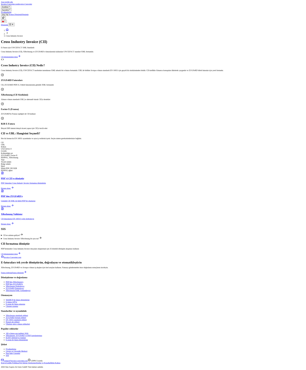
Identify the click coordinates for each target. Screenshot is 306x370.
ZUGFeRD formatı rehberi (16, 318)
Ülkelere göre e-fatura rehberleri (18, 324)
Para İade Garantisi (13, 353)
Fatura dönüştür (18, 273)
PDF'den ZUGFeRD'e (14, 284)
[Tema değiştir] (3, 18)
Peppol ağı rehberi (12, 322)
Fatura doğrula (6, 273)
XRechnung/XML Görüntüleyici (18, 291)
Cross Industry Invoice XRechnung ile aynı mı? (21, 239)
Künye (3, 363)
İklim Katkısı (55, 363)
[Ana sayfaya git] (7, 30)
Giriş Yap (5, 15)
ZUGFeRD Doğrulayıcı (15, 288)
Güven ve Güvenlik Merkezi (16, 351)
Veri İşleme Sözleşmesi (27, 363)
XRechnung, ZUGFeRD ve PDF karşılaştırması (24, 336)
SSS (7, 355)
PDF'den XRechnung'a (14, 282)
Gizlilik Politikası (12, 363)
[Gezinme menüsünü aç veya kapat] (11, 24)
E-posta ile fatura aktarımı (15, 304)
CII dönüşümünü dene (9, 57)
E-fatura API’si (11, 302)
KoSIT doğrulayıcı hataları (16, 338)
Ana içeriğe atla (7, 2)
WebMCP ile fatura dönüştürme (18, 300)
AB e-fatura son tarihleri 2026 (17, 333)
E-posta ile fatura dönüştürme (17, 340)
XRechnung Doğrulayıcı (15, 286)
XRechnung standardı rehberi (17, 315)
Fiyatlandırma (11, 349)
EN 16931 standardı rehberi (16, 320)
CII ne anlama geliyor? (11, 235)
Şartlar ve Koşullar (43, 363)
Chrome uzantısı (12, 306)
